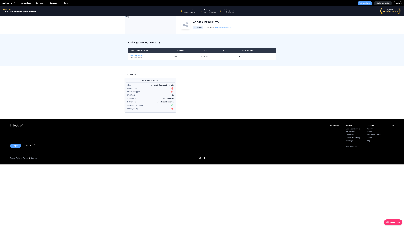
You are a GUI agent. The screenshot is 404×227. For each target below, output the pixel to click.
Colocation (350, 135)
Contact (67, 3)
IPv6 (224, 50)
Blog (368, 141)
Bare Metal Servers (353, 129)
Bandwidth (180, 50)
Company (53, 3)
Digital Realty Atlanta (136, 55)
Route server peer (248, 50)
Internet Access (351, 132)
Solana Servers (351, 147)
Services (39, 3)
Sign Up (28, 146)
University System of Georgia (222, 27)
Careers (370, 132)
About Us (370, 129)
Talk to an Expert (364, 3)
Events (369, 138)
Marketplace (26, 3)
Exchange (349, 141)
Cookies (34, 158)
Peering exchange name (139, 50)
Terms (25, 158)
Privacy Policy (15, 158)
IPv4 (205, 50)
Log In (397, 3)
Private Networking (353, 138)
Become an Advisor (374, 135)
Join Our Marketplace (382, 3)
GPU (347, 144)
